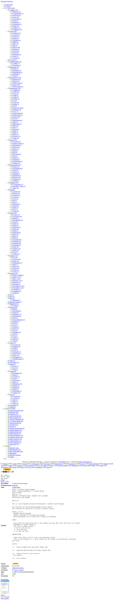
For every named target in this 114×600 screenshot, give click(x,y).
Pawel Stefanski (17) (15, 442)
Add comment (5, 598)
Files (2, 465)
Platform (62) (17, 232)
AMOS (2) (16, 92)
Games (10, 465)
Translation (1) (17, 391)
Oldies (101, 465)
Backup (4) (16, 193)
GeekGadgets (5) (18, 113)
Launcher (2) (16, 227)
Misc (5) (15, 122)
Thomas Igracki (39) (15, 423)
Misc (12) (16, 44)
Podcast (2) (16, 49)
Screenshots (4, 467)
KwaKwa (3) (17, 65)
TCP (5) (15, 334)
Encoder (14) (17, 40)
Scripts (14, 467)
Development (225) (15, 88)
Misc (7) (15, 264)
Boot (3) (15, 375)
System (22, 467)
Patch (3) (15, 231)
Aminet (11, 457)
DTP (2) (15, 348)
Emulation (105, 464)
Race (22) (16, 234)
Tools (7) (15, 56)
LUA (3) (15, 118)
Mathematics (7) (17, 263)
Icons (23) (16, 17)
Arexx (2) (16, 93)
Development (71, 464)
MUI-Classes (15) (18, 86)
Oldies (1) (12, 360)
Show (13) (16, 355)
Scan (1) (15, 325)
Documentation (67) (15, 165)
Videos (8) (12, 407)
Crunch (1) (16, 197)
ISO (38, 465)
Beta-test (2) (16, 300)
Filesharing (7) (17, 314)
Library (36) (16, 85)
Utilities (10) (16, 393)
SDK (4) (15, 133)
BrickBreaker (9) (18, 220)
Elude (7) (15, 69)
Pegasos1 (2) (16, 282)
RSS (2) (15, 323)
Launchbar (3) (17, 19)
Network (84, 465)
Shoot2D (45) (17, 241)
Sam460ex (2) (17, 291)
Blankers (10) (17, 12)
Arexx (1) (16, 366)
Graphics (19, 465)
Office (93, 465)
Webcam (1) (16, 163)
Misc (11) (16, 403)
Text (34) (12, 394)
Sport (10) (16, 247)
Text (29, 467)
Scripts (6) (16, 52)
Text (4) (15, 252)
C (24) (15, 101)
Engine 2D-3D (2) (18, 108)
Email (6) (15, 312)
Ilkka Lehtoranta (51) (15, 417)
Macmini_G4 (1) (18, 280)
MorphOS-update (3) (15, 302)
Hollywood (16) (17, 115)
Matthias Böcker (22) (15, 432)
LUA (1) (15, 368)
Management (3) (17, 120)
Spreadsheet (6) (17, 357)
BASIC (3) (16, 99)
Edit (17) (15, 400)
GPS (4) (15, 150)
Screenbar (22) (17, 24)
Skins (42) (16, 26)
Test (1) (15, 336)
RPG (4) (15, 238)
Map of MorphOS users (16, 451)
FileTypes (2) (17, 15)
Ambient (4, 464)
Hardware (30, 465)
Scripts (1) (16, 305)
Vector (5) (16, 271)
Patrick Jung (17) (14, 444)
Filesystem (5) (17, 316)
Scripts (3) (12, 364)
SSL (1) (15, 330)
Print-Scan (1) (17, 353)
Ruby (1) (15, 131)
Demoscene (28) (14, 67)
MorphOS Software (15, 455)
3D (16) (15, 257)
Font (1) (15, 401)
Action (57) (16, 214)
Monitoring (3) (17, 124)
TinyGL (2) (16, 268)
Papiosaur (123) (14, 414)
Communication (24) (15, 61)
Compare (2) (16, 396)
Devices (83, 464)
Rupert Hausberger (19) (16, 435)
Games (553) (13, 213)
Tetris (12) (16, 250)
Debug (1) (16, 104)
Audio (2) (16, 97)
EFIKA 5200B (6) (18, 275)
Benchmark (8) (17, 373)
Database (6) (16, 346)
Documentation (94, 464)
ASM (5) (15, 95)
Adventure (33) (17, 216)
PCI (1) (15, 156)
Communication (34, 464)
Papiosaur (15, 485)
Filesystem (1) (17, 145)
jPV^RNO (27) (13, 425)
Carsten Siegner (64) (15, 416)
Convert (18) (16, 259)
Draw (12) (16, 261)
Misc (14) (16, 188)
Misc (51, 465)
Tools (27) (16, 270)
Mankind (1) (16, 74)
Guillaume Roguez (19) (16, 437)
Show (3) (15, 207)
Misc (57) (12, 298)
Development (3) (18, 168)
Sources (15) (16, 136)
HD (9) (15, 152)
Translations (38, 467)
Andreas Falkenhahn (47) (16, 419)
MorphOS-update (63, 465)
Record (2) (16, 51)
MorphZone (12, 453)
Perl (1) (15, 127)
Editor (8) (16, 38)
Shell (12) (16, 389)
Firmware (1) (17, 380)
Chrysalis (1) (13, 60)
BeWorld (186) (13, 412)
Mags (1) (12, 296)
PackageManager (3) (19, 320)
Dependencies (59, 464)
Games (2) (16, 172)
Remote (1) (16, 321)
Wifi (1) (15, 341)
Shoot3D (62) (17, 243)
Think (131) (16, 254)
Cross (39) (16, 102)
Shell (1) (15, 369)
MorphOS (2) (17, 175)
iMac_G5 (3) (16, 279)
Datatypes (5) (17, 79)
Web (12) (15, 339)
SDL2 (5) (16, 134)
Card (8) (15, 222)
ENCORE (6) (17, 70)
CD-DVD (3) (17, 142)
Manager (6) (16, 204)
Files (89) (12, 190)
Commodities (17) (18, 13)
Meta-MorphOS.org (15, 449)
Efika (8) (15, 170)
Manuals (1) (16, 174)
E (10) (15, 106)
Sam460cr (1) (17, 289)
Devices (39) (13, 140)
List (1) (15, 202)
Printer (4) (16, 158)
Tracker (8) (16, 58)
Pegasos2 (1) (16, 284)
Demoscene (47, 464)
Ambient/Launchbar (18, 568)
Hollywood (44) (17, 83)
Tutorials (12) (17, 179)
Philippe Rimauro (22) (15, 430)
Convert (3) (16, 398)
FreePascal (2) (17, 109)
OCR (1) (15, 350)
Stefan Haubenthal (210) (16, 410)
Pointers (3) (16, 22)
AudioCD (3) (17, 33)
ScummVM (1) (17, 239)
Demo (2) (16, 223)
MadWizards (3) (17, 72)
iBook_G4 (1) (17, 277)
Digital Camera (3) (18, 143)
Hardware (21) (13, 273)
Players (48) (16, 47)
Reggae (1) (16, 129)
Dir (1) (15, 200)
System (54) (12, 371)
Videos (48, 467)
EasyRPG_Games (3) (19, 186)
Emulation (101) (14, 182)
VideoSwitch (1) (17, 161)
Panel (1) (15, 20)
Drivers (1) (16, 36)
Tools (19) (16, 211)
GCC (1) (15, 111)
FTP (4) (15, 318)
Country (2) (16, 376)
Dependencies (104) (15, 77)
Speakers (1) (16, 159)
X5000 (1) (16, 181)
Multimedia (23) (14, 303)
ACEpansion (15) (18, 184)
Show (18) (16, 266)
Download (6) (17, 311)
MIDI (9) (15, 42)
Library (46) (16, 117)
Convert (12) (16, 344)
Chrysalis (24, 464)
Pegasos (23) (16, 177)
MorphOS (62, 462)
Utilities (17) (16, 28)
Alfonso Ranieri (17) (15, 441)
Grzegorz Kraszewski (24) (16, 428)
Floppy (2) (16, 149)
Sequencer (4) (17, 54)
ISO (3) (11, 295)
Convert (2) (16, 35)
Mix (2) (15, 45)
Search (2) (16, 206)
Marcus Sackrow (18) (15, 439)
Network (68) (13, 307)
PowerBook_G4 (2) (18, 286)
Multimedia (74, 465)
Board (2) (16, 218)
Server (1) (16, 328)
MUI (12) (16, 125)
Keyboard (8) (17, 154)
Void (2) (15, 76)
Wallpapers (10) (17, 29)
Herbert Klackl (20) (15, 433)
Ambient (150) (13, 10)
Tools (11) (16, 138)
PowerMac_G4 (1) (18, 287)
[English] (3, 1)
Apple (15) (16, 166)
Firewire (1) (16, 147)
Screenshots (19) (14, 362)
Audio (14, 464)
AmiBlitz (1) (16, 90)
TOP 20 (8, 6)
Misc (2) (15, 382)
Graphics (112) (13, 255)
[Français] (10, 1)
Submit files (9, 4)
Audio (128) (13, 31)
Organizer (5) (17, 352)
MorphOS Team (14, 448)
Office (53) (12, 343)
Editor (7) (16, 225)
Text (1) (15, 209)
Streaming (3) (17, 332)
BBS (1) (15, 309)
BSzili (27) (12, 426)
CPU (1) (15, 378)
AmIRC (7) (16, 63)
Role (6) (15, 236)
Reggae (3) (16, 387)
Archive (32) (16, 191)
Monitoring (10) (17, 384)
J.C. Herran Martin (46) (16, 421)
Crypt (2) (15, 198)
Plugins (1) (16, 385)
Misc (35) (16, 229)
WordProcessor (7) (18, 359)
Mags (45, 465)
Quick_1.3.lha (5, 481)
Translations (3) (13, 405)
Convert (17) (16, 195)
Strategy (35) (16, 248)
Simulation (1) (17, 245)
